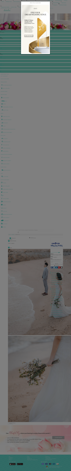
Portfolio (65, 0)
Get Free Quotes (16, 1)
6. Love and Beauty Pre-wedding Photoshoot (57, 316)
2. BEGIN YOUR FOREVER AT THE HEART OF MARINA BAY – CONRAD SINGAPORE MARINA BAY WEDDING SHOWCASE (57, 292)
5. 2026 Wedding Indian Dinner (56, 282)
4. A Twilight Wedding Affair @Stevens (57, 296)
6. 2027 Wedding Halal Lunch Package (57, 284)
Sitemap (10, 459)
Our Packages (57, 265)
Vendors (23, 1)
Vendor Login (13, 7)
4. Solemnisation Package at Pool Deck (57, 280)
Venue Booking (50, 0)
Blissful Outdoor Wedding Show (32, 459)
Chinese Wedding (56, 2)
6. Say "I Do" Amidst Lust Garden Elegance (57, 300)
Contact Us (47, 456)
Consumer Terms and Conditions (50, 458)
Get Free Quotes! (38, 8)
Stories (48, 2)
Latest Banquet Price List (40, 1)
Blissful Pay (11, 458)
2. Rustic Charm (53, 308)
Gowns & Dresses (58, 0)
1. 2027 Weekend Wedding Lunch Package (57, 274)
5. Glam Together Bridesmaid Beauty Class (57, 298)
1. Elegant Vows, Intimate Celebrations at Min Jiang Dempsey (57, 290)
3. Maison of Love (54, 294)
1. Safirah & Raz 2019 (54, 306)
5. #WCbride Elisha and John (56, 314)
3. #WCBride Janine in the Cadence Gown (57, 310)
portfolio (13, 234)
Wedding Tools (9, 1)
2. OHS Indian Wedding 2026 (56, 276)
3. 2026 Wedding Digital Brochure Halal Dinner (57, 278)
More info (56, 263)
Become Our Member (22, 7)
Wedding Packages (63, 4)
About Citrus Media (48, 459)
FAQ (9, 456)
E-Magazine (55, 4)
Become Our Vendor (5, 7)
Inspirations (63, 2)
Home (2, 1)
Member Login (31, 7)
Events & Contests (30, 1)
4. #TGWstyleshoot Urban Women (57, 312)
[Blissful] (12, 464)
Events (28, 456)
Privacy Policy (47, 457)
